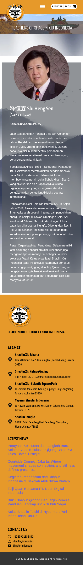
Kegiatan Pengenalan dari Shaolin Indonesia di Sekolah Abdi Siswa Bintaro (39, 479)
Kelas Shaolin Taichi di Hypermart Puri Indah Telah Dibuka (37, 514)
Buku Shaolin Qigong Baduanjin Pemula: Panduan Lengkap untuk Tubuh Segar (39, 502)
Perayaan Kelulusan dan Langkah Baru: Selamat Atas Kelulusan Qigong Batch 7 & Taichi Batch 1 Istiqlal (40, 450)
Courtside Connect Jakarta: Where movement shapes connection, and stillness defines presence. (41, 466)
